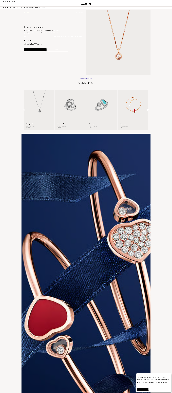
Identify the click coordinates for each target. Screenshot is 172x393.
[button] (148, 110)
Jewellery (15, 7)
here (156, 384)
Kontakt (57, 49)
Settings (164, 389)
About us (37, 7)
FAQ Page (31, 44)
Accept (142, 389)
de (3, 1)
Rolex (4, 7)
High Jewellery (24, 7)
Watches (9, 7)
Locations (7, 1)
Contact (43, 7)
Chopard (29, 124)
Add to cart (35, 49)
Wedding (31, 7)
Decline (154, 389)
